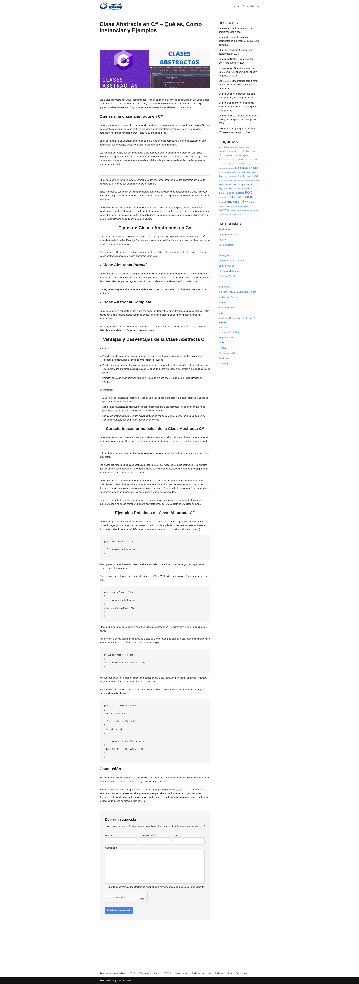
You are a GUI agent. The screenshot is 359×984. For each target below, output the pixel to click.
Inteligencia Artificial (229, 297)
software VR (235, 210)
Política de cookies (223, 973)
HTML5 (222, 281)
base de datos (244, 151)
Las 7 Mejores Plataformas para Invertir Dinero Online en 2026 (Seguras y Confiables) (238, 85)
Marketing (223, 327)
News (221, 343)
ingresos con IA (253, 164)
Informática (224, 287)
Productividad (223, 197)
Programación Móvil (229, 353)
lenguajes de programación (237, 184)
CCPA (132, 973)
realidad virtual (244, 206)
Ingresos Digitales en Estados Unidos (237, 292)
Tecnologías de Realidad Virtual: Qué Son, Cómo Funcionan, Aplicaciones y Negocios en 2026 (238, 72)
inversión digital (224, 172)
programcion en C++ (233, 201)
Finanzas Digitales (251, 6)
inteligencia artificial (246, 167)
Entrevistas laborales (229, 271)
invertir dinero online (225, 180)
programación (240, 196)
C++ (222, 155)
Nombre (110, 835)
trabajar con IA (236, 214)
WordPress (128, 980)
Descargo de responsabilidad (113, 973)
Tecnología (224, 363)
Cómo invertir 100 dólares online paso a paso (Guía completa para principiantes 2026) (238, 119)
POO (249, 192)
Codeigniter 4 (225, 255)
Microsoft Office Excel (229, 332)
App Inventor (225, 229)
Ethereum (244, 160)
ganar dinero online (225, 164)
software (224, 210)
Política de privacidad (201, 973)
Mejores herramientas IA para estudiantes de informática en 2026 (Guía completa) (239, 41)
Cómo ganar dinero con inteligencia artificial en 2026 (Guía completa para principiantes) (237, 107)
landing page (255, 180)
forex (255, 160)
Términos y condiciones (149, 973)
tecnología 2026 (245, 210)
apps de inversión (226, 147)
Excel (250, 160)
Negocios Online (227, 337)
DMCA (167, 973)
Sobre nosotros (181, 973)
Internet (222, 302)
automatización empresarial (228, 151)
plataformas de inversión (231, 193)
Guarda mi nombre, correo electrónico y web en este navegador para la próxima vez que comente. (156, 887)
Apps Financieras (227, 234)
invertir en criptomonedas (241, 180)
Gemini (234, 164)
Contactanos (241, 973)
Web (175, 835)
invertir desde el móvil (248, 176)
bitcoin (253, 151)
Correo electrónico (149, 835)
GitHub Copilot (242, 164)
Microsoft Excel (246, 188)
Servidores (224, 358)
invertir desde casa (231, 176)
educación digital (235, 160)
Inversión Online (227, 307)
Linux (221, 313)
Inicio (236, 6)
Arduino (222, 240)
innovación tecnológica (226, 168)
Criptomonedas (224, 160)
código (179, 789)
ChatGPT (229, 155)
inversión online (235, 172)
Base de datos (226, 245)
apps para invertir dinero (243, 147)
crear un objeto (116, 410)
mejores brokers (226, 188)
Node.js (222, 348)
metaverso (237, 188)
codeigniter (244, 155)
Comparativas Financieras (232, 260)
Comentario (111, 848)
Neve (102, 980)
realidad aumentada (232, 206)
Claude (236, 155)
